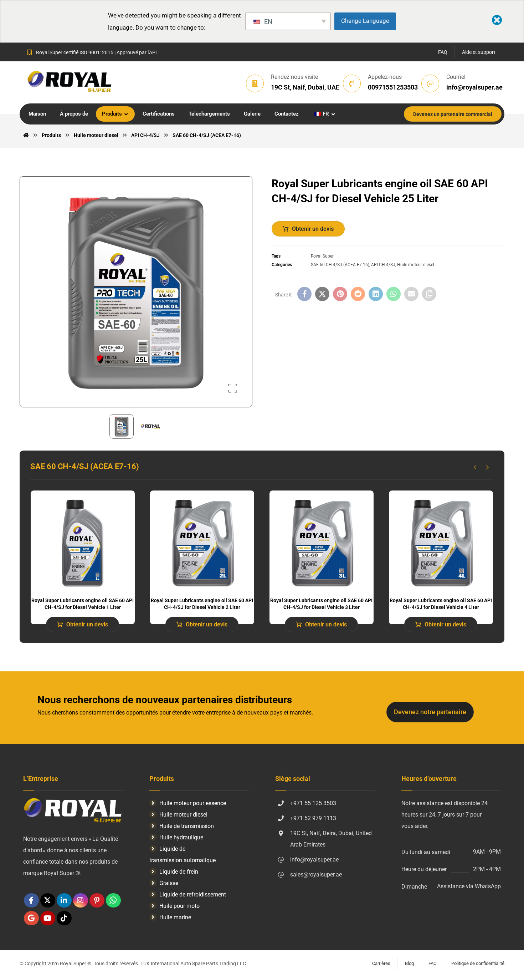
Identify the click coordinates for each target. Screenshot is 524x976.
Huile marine (175, 917)
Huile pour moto (179, 906)
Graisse (168, 883)
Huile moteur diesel (415, 264)
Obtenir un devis (313, 228)
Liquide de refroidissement (192, 894)
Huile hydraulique (181, 837)
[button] (233, 388)
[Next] (487, 467)
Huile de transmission (186, 826)
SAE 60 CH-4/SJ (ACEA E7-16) (340, 264)
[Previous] (475, 467)
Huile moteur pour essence (192, 803)
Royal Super (322, 256)
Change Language (365, 20)
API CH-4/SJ (383, 264)
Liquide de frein (178, 871)
